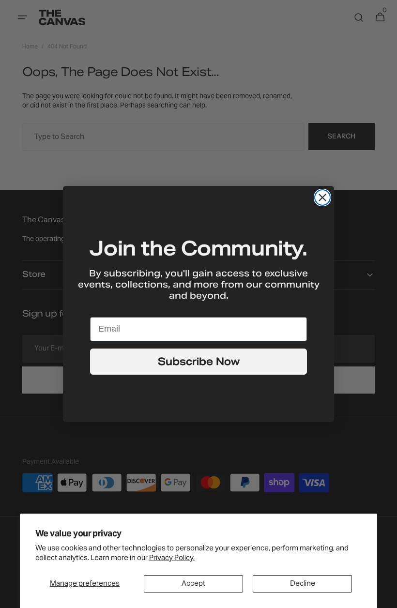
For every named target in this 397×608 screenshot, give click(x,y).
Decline (302, 584)
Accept (193, 584)
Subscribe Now (199, 361)
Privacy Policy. (172, 558)
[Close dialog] (322, 197)
